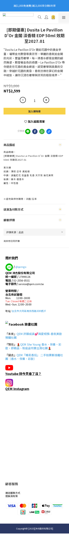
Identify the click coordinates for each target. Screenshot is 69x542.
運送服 (9, 493)
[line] (27, 131)
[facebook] (35, 131)
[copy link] (49, 131)
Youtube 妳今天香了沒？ (23, 373)
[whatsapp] (42, 131)
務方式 (16, 493)
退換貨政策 (11, 496)
